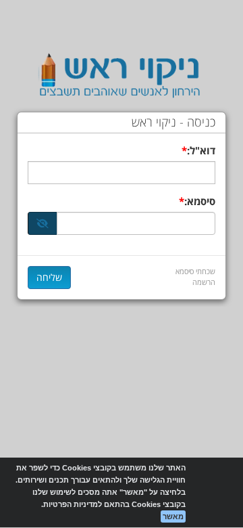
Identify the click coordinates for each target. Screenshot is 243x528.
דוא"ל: (201, 150)
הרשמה (203, 282)
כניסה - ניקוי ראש (173, 122)
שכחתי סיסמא (195, 271)
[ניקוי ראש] (121, 76)
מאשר (173, 516)
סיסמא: (199, 201)
